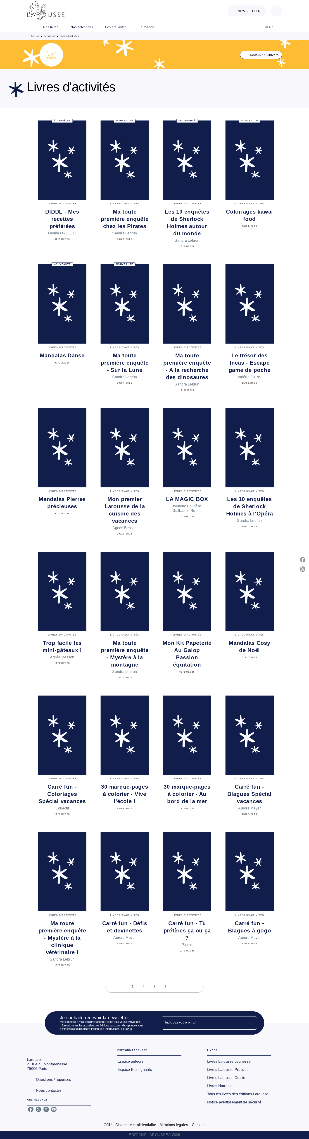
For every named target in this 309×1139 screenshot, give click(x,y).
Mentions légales (174, 1125)
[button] (247, 10)
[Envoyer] (251, 1023)
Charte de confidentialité (135, 1125)
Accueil (35, 36)
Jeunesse (49, 36)
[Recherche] (276, 10)
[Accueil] (46, 11)
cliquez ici (126, 1029)
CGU (108, 1125)
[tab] (33, 27)
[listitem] (31, 1109)
